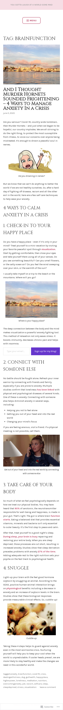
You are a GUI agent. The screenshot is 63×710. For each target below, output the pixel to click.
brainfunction (24, 674)
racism (29, 684)
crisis (43, 674)
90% (17, 508)
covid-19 (36, 674)
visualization (48, 249)
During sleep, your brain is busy (20, 536)
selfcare (38, 684)
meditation (32, 680)
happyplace (42, 677)
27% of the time (46, 551)
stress (20, 687)
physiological (14, 588)
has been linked (45, 389)
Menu (33, 20)
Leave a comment (48, 687)
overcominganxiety (12, 684)
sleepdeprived (9, 687)
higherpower (9, 680)
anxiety (13, 674)
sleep (45, 684)
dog (23, 677)
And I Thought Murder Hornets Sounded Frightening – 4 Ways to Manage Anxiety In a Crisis (31, 98)
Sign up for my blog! (45, 351)
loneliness (21, 680)
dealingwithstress (12, 677)
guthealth (30, 677)
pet (23, 684)
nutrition (42, 680)
